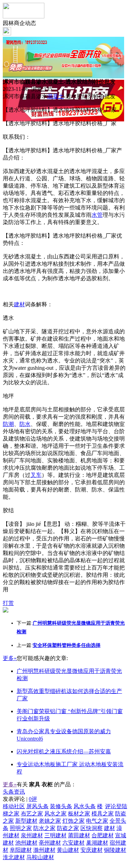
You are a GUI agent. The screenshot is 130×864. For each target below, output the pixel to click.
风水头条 (84, 806)
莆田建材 (79, 835)
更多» (10, 658)
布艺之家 (32, 813)
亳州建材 (50, 843)
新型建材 (26, 821)
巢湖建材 (97, 843)
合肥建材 (103, 835)
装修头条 (61, 806)
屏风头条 (37, 806)
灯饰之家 (73, 821)
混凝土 (55, 96)
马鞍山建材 (40, 857)
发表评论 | (20, 799)
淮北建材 (14, 857)
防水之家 (44, 828)
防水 (25, 424)
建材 (19, 304)
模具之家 (103, 813)
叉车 (36, 475)
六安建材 (73, 843)
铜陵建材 (115, 850)
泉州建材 (32, 835)
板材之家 (79, 813)
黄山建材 (68, 850)
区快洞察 (91, 828)
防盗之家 (68, 828)
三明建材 (55, 835)
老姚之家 (50, 821)
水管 (97, 215)
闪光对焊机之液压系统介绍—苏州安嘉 (64, 751)
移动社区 (14, 806)
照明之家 (21, 828)
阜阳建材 (21, 850)
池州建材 (26, 843)
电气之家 (97, 821)
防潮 (8, 424)
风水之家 (55, 813)
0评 (33, 799)
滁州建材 (44, 850)
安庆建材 (91, 850)
